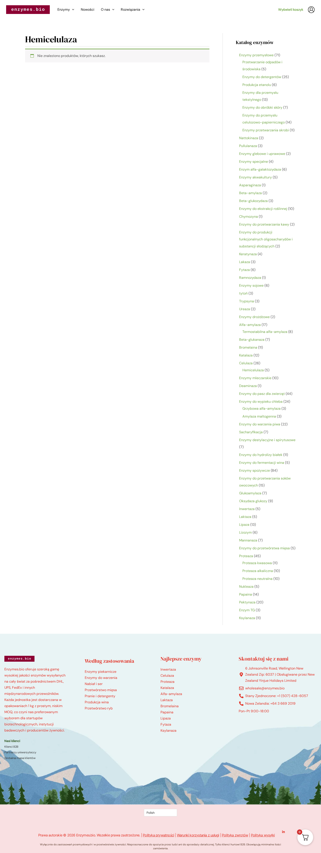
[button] (72, 9)
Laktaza (166, 700)
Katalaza (167, 687)
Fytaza (165, 724)
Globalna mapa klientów (20, 758)
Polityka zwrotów (235, 835)
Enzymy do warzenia (101, 677)
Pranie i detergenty (100, 696)
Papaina (166, 712)
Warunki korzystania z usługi (198, 835)
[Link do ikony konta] (311, 9)
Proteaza (167, 681)
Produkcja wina (97, 702)
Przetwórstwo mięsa (101, 690)
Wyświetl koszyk (290, 9)
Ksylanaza (168, 730)
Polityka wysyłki (263, 835)
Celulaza (167, 675)
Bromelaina (169, 706)
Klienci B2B (11, 747)
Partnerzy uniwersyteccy (20, 752)
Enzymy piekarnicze (100, 671)
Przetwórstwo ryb (99, 708)
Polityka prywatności (158, 835)
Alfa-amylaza (171, 694)
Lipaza (165, 718)
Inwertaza (168, 669)
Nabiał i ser (94, 684)
